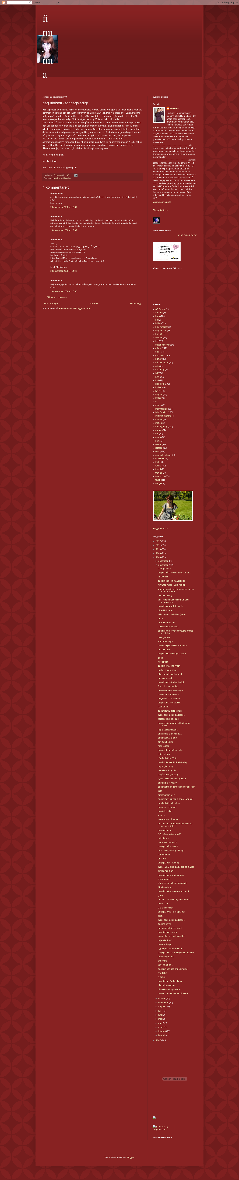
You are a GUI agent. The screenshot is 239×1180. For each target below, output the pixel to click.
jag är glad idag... (166, 766)
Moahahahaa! (164, 887)
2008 (158, 557)
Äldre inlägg (135, 303)
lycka (157, 391)
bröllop (158, 334)
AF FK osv (160, 309)
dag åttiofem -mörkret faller (170, 750)
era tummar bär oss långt (170, 928)
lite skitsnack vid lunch (168, 626)
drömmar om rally (166, 795)
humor (158, 359)
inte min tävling (165, 595)
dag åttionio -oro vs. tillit (169, 703)
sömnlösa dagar (165, 641)
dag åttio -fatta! (165, 811)
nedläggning (66, 178)
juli (160, 1011)
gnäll (157, 352)
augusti (162, 1006)
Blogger (130, 1157)
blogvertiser (161, 330)
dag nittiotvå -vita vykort (169, 666)
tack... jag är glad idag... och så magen (176, 867)
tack (157, 462)
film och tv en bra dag (168, 686)
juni (160, 1015)
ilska (157, 366)
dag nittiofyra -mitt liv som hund (172, 645)
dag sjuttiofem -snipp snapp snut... (174, 891)
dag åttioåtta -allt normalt (169, 711)
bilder (158, 323)
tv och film (160, 476)
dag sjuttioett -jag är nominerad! (173, 969)
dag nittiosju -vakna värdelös (171, 581)
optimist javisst (165, 678)
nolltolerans (163, 838)
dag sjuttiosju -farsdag (168, 863)
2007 (158, 1040)
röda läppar (163, 746)
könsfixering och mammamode (172, 883)
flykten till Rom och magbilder (172, 778)
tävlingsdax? (164, 637)
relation (159, 448)
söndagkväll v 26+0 (167, 758)
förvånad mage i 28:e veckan (171, 585)
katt (157, 380)
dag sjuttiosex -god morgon (171, 875)
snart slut (162, 973)
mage (158, 405)
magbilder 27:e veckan (169, 698)
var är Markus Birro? (167, 842)
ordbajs (159, 430)
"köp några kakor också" (169, 834)
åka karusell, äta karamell (170, 674)
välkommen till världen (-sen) (171, 614)
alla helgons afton (166, 985)
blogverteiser (161, 327)
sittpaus (161, 977)
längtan (159, 394)
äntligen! (162, 859)
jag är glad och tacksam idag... (172, 936)
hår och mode (161, 362)
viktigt (158, 483)
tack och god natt (166, 956)
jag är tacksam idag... (168, 730)
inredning (159, 369)
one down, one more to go (170, 690)
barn (157, 316)
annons (159, 312)
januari (162, 1035)
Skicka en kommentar (57, 297)
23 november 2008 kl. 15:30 (63, 291)
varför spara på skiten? (169, 819)
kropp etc (159, 384)
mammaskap (161, 409)
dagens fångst (164, 944)
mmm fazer (163, 903)
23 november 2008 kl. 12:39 (63, 207)
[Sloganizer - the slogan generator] (162, 1129)
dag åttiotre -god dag (168, 774)
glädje (158, 348)
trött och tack (164, 649)
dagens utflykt (164, 924)
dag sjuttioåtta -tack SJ (168, 846)
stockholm (160, 458)
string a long (164, 754)
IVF (157, 373)
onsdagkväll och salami (169, 803)
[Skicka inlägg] (75, 175)
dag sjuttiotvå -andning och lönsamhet (176, 952)
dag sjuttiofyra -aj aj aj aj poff (171, 912)
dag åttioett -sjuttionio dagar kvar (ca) (175, 799)
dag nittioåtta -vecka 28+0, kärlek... (174, 573)
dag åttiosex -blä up (167, 738)
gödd (160, 658)
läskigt (158, 398)
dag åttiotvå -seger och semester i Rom (176, 787)
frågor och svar (162, 345)
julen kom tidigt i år (167, 770)
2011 (158, 545)
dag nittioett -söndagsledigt (171, 682)
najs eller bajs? (165, 940)
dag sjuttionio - (165, 830)
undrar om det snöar (167, 670)
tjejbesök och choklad (168, 719)
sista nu (161, 815)
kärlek (158, 387)
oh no (160, 618)
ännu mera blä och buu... (170, 734)
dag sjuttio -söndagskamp (170, 981)
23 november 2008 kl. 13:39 (63, 230)
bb (156, 320)
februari (162, 1031)
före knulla (163, 662)
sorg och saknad (163, 455)
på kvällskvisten (165, 610)
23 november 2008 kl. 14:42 (63, 271)
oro (157, 433)
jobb (157, 377)
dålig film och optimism (169, 989)
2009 (158, 553)
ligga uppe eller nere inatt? (171, 948)
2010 (158, 549)
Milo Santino (161, 412)
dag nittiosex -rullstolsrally (170, 606)
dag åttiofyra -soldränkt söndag (172, 762)
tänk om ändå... (165, 965)
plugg (158, 437)
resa (157, 451)
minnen (159, 419)
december (163, 561)
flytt (157, 341)
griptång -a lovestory (167, 783)
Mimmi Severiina (163, 416)
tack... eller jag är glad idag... (171, 715)
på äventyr (163, 577)
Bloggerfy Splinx (160, 210)
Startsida (94, 303)
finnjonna (48, 46)
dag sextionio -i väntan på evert (173, 993)
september (163, 1002)
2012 (158, 541)
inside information (166, 622)
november (163, 565)
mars (161, 1027)
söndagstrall (164, 855)
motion (158, 423)
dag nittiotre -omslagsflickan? (172, 653)
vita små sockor (165, 908)
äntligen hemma (165, 742)
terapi (158, 469)
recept (158, 444)
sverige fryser (164, 568)
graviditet (56, 178)
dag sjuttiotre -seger (167, 932)
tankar (158, 466)
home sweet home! (167, 807)
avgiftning (162, 961)
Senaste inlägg (50, 303)
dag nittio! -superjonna (168, 694)
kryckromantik (164, 879)
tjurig (160, 895)
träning (158, 473)
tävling (158, 480)
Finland (159, 337)
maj (160, 1019)
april (160, 1023)
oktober (162, 998)
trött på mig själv (165, 871)
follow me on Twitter (187, 235)
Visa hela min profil (162, 202)
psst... (160, 916)
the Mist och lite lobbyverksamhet (173, 899)
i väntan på (163, 707)
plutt (157, 441)
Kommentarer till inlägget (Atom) (74, 308)
